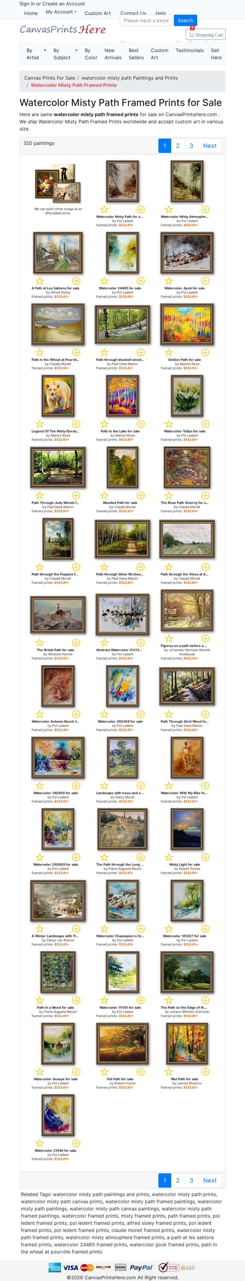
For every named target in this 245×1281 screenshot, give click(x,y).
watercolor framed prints (90, 1216)
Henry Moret (124, 797)
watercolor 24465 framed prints (90, 1244)
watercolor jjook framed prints (164, 1244)
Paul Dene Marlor (125, 364)
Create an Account (63, 4)
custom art (187, 121)
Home (31, 13)
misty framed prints (143, 1216)
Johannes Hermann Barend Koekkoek (189, 652)
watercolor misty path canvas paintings (114, 1209)
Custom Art (98, 13)
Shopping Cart (207, 33)
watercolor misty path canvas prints (61, 1201)
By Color (91, 53)
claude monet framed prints (142, 1230)
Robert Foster (189, 869)
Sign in (27, 4)
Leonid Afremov (189, 1083)
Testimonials (190, 50)
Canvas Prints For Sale (62, 31)
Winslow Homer (60, 654)
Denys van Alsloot (60, 940)
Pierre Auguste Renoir (125, 869)
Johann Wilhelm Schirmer (189, 1012)
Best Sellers (136, 53)
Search (185, 20)
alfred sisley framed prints (156, 1223)
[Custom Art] (58, 183)
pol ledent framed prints (97, 1223)
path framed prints (189, 1216)
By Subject (62, 53)
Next (210, 145)
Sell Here (216, 53)
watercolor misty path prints (184, 1194)
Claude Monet (60, 364)
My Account (59, 12)
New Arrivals (113, 53)
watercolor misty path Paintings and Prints (130, 78)
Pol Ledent (125, 221)
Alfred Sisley (60, 292)
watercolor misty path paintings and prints (101, 1194)
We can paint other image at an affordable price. (58, 211)
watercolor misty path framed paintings (150, 1201)
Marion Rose (189, 364)
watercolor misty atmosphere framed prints (115, 1237)
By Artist (33, 53)
